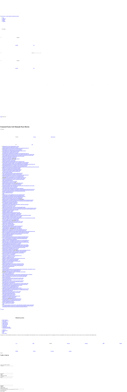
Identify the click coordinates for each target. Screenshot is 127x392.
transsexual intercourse (5, 166)
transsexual (12, 266)
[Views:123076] (14, 275)
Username (2, 365)
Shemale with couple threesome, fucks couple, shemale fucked (12, 198)
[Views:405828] (12, 173)
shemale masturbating (25, 204)
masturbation (16, 150)
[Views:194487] (14, 229)
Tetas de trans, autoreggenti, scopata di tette (9, 157)
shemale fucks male (15, 244)
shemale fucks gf (18, 298)
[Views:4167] (15, 232)
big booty (5, 279)
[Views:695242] (9, 205)
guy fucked (7, 271)
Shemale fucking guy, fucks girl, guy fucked (9, 182)
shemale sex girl (18, 255)
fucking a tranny (10, 217)
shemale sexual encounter (30, 185)
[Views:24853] (12, 221)
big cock (9, 172)
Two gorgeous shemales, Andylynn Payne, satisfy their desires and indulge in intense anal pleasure (17, 305)
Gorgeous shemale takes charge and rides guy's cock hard (11, 243)
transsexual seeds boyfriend (18, 166)
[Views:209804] (10, 151)
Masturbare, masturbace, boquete (7, 211)
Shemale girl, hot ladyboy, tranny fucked (8, 160)
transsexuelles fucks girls (6, 327)
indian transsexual (5, 242)
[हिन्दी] (85, 84)
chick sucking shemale (26, 231)
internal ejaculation (28, 215)
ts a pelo (12, 207)
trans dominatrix (19, 228)
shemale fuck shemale (8, 153)
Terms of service (5, 330)
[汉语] (55, 84)
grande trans (17, 158)
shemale (3, 156)
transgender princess (23, 185)
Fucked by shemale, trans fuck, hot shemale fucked (10, 219)
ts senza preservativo (17, 207)
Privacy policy (4, 333)
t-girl (9, 209)
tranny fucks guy (5, 217)
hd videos (3, 209)
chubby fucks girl (5, 323)
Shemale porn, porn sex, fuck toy (7, 262)
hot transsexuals (14, 306)
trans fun (7, 223)
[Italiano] (100, 84)
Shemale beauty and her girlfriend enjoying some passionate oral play (13, 195)
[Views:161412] (8, 302)
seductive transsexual (26, 166)
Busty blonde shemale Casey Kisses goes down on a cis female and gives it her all (15, 289)
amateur (12, 161)
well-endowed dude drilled (6, 269)
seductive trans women (21, 247)
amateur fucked (22, 161)
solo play (8, 279)
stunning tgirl (14, 242)
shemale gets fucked (22, 196)
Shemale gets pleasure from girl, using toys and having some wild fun (13, 179)
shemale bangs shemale (21, 269)
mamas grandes (22, 207)
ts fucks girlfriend (5, 322)
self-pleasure (9, 247)
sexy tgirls (6, 239)
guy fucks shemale (25, 244)
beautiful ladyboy (13, 215)
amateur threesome (24, 306)
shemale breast (15, 156)
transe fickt (9, 207)
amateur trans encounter (15, 236)
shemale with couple (16, 199)
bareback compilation (16, 217)
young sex (20, 285)
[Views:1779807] (10, 218)
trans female (18, 212)
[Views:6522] (13, 194)
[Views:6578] (15, 162)
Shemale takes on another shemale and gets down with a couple (12, 222)
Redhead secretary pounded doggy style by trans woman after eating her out (14, 230)
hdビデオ (11, 255)
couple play (4, 223)
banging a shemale (28, 269)
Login (1, 374)
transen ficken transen (5, 188)
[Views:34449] (13, 264)
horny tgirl (12, 239)
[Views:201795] (13, 175)
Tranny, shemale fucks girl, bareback (8, 303)
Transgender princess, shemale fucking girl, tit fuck (10, 152)
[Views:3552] (15, 245)
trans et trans (19, 252)
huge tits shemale (19, 153)
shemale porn (4, 161)
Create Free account (3, 375)
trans (3, 201)
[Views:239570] (12, 183)
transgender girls (11, 185)
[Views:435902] (15, 283)
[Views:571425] (8, 253)
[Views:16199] (15, 165)
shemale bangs (32, 231)
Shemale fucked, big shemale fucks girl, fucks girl (10, 249)
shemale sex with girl (11, 263)
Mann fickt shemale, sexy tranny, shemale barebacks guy (11, 270)
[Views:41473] (11, 291)
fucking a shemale (14, 153)
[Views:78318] (11, 170)
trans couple (13, 247)
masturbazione (14, 212)
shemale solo (13, 196)
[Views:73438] (18, 189)
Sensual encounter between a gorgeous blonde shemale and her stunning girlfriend (15, 246)
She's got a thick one (5, 268)
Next (3, 309)
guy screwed (10, 242)
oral (9, 290)
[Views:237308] (9, 159)
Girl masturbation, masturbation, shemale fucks (9, 203)
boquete (10, 212)
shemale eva (9, 258)
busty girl (20, 204)
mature (16, 169)
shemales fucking (11, 252)
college (11, 209)
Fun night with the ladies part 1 (7, 235)
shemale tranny (20, 177)
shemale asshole (20, 274)
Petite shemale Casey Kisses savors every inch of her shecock (12, 149)
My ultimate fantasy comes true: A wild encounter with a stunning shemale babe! (15, 284)
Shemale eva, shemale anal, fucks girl (8, 257)
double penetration (5, 293)
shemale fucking (16, 285)
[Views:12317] (6, 267)
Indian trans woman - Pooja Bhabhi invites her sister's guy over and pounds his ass (15, 241)
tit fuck (17, 258)
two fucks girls (4, 325)
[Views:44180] (13, 280)
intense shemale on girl (21, 164)
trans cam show (4, 247)
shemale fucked (9, 161)
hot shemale (15, 201)
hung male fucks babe (14, 269)
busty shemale (11, 204)
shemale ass (15, 287)
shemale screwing (26, 242)
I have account (2, 387)
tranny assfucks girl (5, 320)
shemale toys (4, 236)
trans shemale (17, 196)
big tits (3, 169)
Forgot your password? (4, 388)
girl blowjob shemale (5, 252)
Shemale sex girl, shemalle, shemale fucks (8, 297)
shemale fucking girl (25, 153)
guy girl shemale (10, 199)
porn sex (16, 263)
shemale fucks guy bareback (23, 217)
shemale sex (6, 201)
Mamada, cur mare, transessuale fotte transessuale (10, 260)
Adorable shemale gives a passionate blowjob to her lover (11, 300)
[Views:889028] (9, 294)
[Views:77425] (15, 240)
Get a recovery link (3, 390)
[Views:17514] (15, 288)
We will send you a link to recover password (7, 389)
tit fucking (6, 156)
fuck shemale (10, 274)
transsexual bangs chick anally (34, 166)
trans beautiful (4, 196)
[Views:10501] (18, 304)
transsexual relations (5, 164)
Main (1, 116)
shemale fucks (14, 188)
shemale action (6, 169)
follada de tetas (4, 158)
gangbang (10, 282)
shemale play (19, 263)
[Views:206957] (13, 178)
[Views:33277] (11, 299)
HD (32, 144)
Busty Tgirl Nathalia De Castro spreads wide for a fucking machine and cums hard (15, 233)
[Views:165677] (10, 146)
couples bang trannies (21, 156)
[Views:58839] (10, 202)
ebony (8, 277)
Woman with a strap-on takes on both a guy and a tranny (11, 292)
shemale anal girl (5, 258)
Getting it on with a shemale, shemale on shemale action (11, 171)
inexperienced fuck (9, 306)
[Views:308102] (7, 210)
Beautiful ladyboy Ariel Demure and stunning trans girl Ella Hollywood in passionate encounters (17, 200)
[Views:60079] (8, 224)
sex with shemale (5, 172)
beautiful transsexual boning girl (30, 164)
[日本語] (115, 84)
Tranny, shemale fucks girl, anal (7, 192)
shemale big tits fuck (5, 204)
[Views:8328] (12, 216)
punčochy (8, 158)
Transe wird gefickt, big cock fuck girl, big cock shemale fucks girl (12, 176)
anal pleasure (19, 169)
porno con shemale (17, 271)
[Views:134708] (10, 186)
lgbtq (3, 279)
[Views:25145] (18, 154)
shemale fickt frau (19, 215)
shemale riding (20, 244)
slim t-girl (3, 150)
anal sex (3, 285)
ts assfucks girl (4, 326)
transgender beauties (5, 185)
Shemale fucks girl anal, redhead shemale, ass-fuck (10, 147)
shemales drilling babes (19, 231)
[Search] (63, 108)
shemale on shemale (11, 285)
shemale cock (8, 228)
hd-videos (23, 215)
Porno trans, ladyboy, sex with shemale (8, 254)
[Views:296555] (15, 237)
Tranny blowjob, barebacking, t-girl (7, 273)
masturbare (4, 212)
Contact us (4, 329)
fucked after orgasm (12, 169)
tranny (11, 172)
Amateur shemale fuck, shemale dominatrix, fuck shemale (11, 227)
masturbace (7, 212)
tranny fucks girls (5, 324)
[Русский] (9, 84)
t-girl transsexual (13, 231)
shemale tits (24, 177)
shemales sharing (21, 236)
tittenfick (15, 252)
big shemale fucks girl (10, 250)
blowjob (12, 150)
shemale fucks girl (8, 150)
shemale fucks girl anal (21, 258)
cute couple (12, 301)
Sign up (2, 386)
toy (6, 180)
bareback (6, 209)
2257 (3, 332)
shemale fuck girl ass (14, 177)
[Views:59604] (8, 272)
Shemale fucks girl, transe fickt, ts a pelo (8, 206)
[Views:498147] (12, 197)
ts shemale (10, 188)
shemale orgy (26, 236)
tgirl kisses (9, 239)
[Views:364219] (10, 286)
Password (1, 373)
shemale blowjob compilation (27, 274)
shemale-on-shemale (15, 209)
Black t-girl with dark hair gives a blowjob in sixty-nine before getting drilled (14, 276)
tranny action (4, 180)
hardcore (6, 285)
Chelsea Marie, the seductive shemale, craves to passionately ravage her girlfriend (15, 163)
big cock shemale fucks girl (6, 215)
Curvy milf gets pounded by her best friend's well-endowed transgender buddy (14, 238)
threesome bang (10, 156)
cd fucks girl (4, 321)
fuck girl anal (13, 258)
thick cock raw (33, 269)
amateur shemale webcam (22, 150)
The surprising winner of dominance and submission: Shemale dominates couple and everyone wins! (18, 190)
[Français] (70, 84)
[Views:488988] (10, 248)
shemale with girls (5, 199)
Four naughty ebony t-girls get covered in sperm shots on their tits (12, 281)
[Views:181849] (9, 296)
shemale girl (4, 228)
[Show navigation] (63, 8)
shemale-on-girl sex (17, 185)
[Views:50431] (10, 259)
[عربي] (40, 84)
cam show (16, 247)
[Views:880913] (8, 256)
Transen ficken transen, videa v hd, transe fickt (9, 187)
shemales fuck (13, 298)
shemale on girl (11, 164)
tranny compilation (5, 274)
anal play (11, 180)
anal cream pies (11, 166)
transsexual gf (15, 164)
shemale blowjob (9, 244)
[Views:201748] (11, 213)
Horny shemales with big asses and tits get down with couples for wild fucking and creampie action (17, 155)
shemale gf (4, 298)
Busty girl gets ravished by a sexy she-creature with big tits (11, 184)
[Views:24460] (11, 226)
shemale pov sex (9, 236)
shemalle (22, 252)
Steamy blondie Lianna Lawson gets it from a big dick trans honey (12, 265)
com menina (14, 255)
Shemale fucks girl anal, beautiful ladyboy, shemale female (11, 214)
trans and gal (9, 196)
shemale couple (10, 220)
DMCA (3, 331)
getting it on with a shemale (6, 231)
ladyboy (18, 220)
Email (1, 377)
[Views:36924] (11, 167)
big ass (3, 153)
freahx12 (15, 239)
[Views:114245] (9, 181)
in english (7, 255)
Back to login (2, 391)
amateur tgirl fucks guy (19, 242)
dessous (11, 158)
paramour (21, 188)
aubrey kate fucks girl (20, 250)
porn (23, 199)
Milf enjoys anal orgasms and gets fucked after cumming (11, 168)
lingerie (11, 290)
